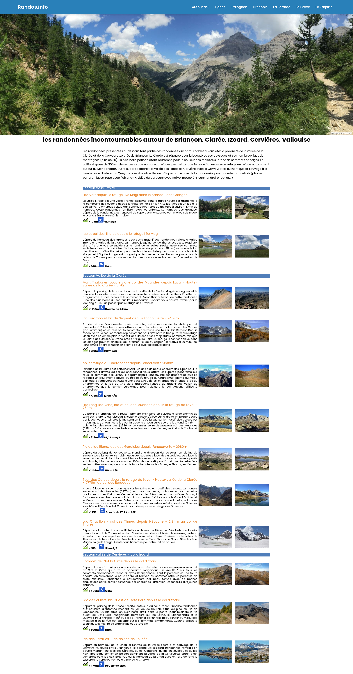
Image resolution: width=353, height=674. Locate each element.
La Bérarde (281, 7)
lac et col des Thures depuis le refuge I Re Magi (120, 234)
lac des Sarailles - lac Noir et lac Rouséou (116, 639)
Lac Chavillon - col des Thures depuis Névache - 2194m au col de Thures (140, 523)
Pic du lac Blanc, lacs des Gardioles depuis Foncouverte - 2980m (135, 446)
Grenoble (260, 7)
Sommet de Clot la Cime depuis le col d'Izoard (120, 561)
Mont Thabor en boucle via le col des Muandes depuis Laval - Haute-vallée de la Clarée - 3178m (140, 284)
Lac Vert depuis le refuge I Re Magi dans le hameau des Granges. (135, 195)
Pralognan (239, 7)
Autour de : (200, 7)
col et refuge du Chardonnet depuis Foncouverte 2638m (128, 363)
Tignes (220, 7)
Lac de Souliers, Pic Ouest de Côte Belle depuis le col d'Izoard (131, 600)
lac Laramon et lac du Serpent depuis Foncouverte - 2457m (131, 318)
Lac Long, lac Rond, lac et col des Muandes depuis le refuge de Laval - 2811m (140, 406)
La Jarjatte (324, 7)
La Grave (303, 7)
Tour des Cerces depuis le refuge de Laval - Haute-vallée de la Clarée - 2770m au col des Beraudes (140, 481)
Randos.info (33, 6)
